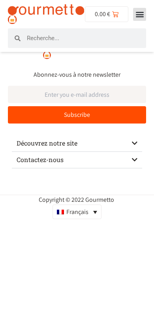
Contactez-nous (40, 159)
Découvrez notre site (47, 143)
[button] (139, 14)
